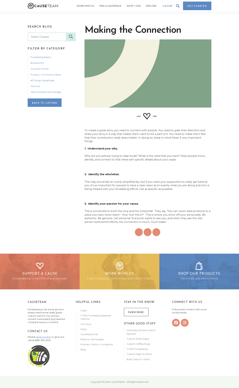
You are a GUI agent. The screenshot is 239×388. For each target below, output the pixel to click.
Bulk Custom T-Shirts (138, 359)
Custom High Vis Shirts (139, 354)
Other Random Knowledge (45, 92)
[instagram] (185, 323)
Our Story (85, 324)
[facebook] (176, 323)
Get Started (197, 6)
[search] (71, 36)
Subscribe (136, 312)
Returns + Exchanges (92, 339)
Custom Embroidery (138, 339)
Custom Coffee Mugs (138, 344)
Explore (151, 6)
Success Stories (39, 68)
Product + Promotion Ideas (45, 74)
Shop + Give (133, 6)
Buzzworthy (37, 63)
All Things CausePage (42, 80)
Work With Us (85, 6)
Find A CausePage (110, 6)
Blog (83, 349)
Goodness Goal (89, 334)
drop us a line (43, 337)
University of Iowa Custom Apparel (141, 332)
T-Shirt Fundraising (137, 349)
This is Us (35, 86)
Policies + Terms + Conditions (96, 344)
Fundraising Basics (40, 57)
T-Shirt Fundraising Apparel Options (95, 317)
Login (167, 6)
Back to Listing (44, 103)
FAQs (83, 329)
